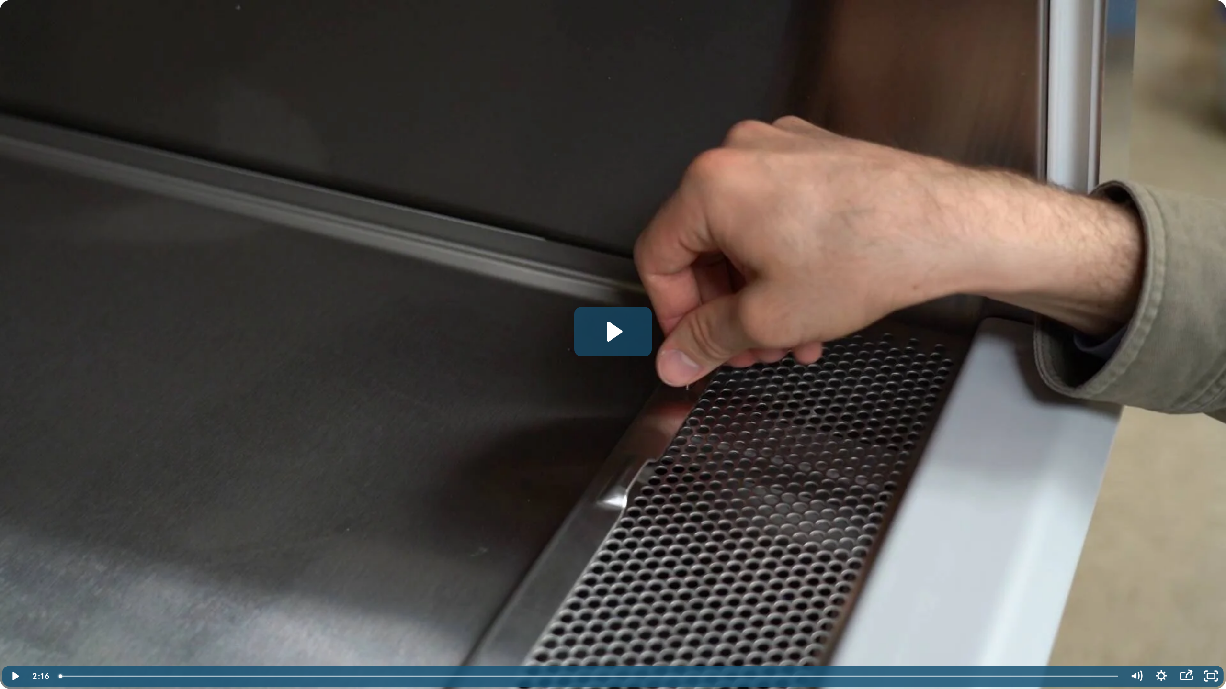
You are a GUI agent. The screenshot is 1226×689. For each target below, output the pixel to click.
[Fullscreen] (1211, 676)
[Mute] (1136, 676)
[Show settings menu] (1161, 676)
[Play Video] (14, 676)
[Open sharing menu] (1186, 676)
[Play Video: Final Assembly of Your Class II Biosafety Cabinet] (613, 331)
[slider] (588, 676)
